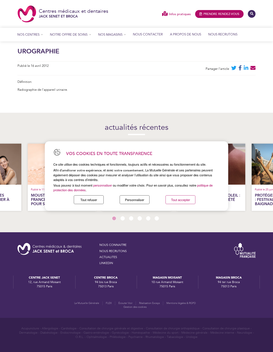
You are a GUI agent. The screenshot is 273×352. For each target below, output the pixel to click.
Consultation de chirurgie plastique (226, 328)
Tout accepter (180, 199)
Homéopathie (141, 332)
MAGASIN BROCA (229, 277)
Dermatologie (28, 332)
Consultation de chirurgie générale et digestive (111, 328)
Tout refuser (88, 199)
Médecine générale (194, 332)
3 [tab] (131, 218)
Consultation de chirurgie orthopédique (173, 328)
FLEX (109, 303)
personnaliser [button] (102, 185)
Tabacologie (175, 337)
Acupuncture (30, 328)
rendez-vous (221, 14)
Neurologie (244, 332)
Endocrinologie (70, 332)
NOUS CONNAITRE (112, 245)
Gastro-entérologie (96, 332)
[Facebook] (240, 69)
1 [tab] (114, 218)
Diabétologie (49, 332)
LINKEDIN (106, 263)
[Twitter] (233, 69)
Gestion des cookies (135, 307)
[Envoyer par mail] (253, 69)
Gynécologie (120, 332)
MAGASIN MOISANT (167, 277)
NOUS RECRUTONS (113, 251)
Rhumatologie (154, 337)
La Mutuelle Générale (86, 303)
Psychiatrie (135, 337)
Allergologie (50, 328)
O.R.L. (80, 337)
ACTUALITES (108, 257)
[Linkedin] (246, 69)
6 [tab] (157, 218)
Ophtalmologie (97, 337)
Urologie (191, 337)
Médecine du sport (166, 332)
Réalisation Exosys (149, 303)
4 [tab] (140, 218)
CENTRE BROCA (106, 277)
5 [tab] (148, 218)
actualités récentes (136, 127)
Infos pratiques (180, 14)
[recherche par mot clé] (252, 14)
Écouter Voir (125, 303)
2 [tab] (123, 218)
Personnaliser (134, 199)
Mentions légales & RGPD (181, 303)
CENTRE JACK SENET (44, 277)
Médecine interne (222, 332)
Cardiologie (69, 328)
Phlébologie (118, 337)
